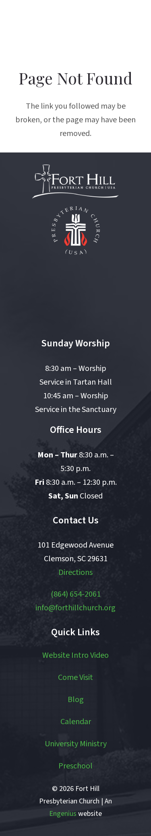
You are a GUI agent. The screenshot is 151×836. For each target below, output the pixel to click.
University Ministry (76, 744)
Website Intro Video (75, 655)
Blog (76, 699)
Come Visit (75, 677)
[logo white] (75, 181)
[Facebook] (58, 277)
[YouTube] (93, 277)
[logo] (49, 28)
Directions (75, 572)
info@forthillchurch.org (75, 608)
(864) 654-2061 (76, 594)
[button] (106, 28)
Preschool (75, 766)
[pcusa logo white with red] (76, 230)
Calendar (75, 721)
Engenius (63, 814)
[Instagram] (76, 312)
